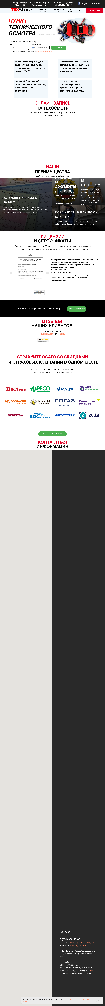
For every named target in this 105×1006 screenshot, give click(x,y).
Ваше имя (13, 44)
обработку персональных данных (44, 51)
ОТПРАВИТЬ (58, 47)
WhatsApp (73, 942)
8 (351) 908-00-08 (91, 3)
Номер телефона (36, 44)
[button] (77, 30)
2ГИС (62, 334)
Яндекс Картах (47, 334)
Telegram (90, 942)
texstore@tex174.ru (78, 945)
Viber (82, 942)
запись (90, 971)
